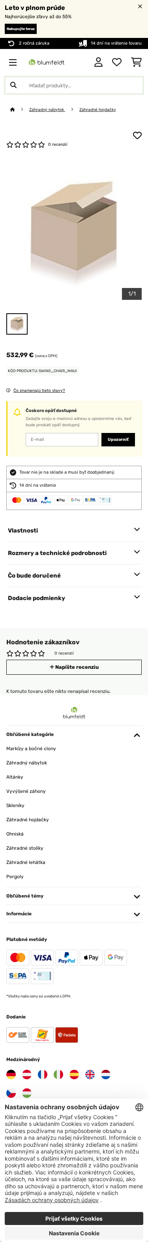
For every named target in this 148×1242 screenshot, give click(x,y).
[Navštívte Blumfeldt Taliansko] (58, 1074)
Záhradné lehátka (25, 862)
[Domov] (19, 109)
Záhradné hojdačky (97, 109)
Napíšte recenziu (76, 667)
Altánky (14, 777)
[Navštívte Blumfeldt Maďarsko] (27, 1093)
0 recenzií (57, 144)
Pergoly (15, 876)
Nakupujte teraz (21, 29)
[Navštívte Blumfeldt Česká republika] (11, 1093)
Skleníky (15, 805)
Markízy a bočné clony (31, 748)
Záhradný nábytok (47, 109)
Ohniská (15, 834)
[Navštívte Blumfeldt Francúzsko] (42, 1074)
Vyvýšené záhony (26, 791)
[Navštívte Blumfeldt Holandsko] (106, 1074)
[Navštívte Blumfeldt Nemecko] (11, 1074)
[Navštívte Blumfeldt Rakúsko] (27, 1074)
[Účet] (98, 62)
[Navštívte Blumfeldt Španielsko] (74, 1074)
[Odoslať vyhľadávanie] (13, 85)
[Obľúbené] (117, 62)
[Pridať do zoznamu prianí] (137, 135)
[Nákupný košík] (136, 62)
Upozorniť (118, 439)
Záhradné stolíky (24, 848)
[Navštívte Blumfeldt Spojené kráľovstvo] (90, 1074)
